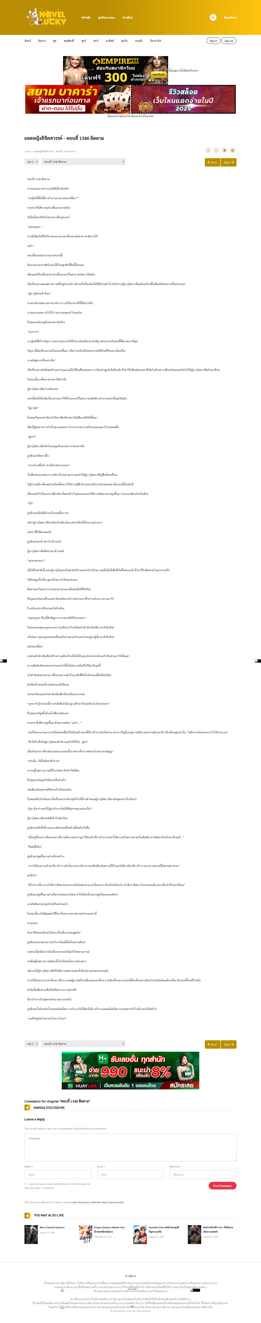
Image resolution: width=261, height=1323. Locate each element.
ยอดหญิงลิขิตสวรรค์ (43, 151)
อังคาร (41, 40)
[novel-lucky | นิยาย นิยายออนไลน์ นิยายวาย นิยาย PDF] (46, 17)
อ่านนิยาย (130, 1276)
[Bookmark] (224, 150)
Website (175, 1166)
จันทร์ (27, 40)
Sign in (213, 40)
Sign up (229, 40)
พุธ (54, 40)
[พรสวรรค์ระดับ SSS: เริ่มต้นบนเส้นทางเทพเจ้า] (194, 1234)
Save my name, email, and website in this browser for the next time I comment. (57, 1185)
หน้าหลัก (86, 17)
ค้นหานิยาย (230, 17)
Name (27, 1166)
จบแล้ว (139, 40)
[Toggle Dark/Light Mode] (233, 150)
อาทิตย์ (110, 40)
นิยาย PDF (155, 40)
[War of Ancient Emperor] (31, 1234)
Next (227, 162)
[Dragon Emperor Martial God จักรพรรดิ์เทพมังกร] (85, 1234)
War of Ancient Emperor (52, 1227)
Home (28, 151)
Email (100, 1166)
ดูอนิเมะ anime (106, 17)
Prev (214, 162)
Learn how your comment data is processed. (97, 1202)
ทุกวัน (124, 40)
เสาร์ (95, 40)
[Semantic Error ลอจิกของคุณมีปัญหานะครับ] (140, 1234)
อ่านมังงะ (127, 17)
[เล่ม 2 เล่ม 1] (31, 161)
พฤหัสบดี (69, 40)
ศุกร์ (83, 40)
